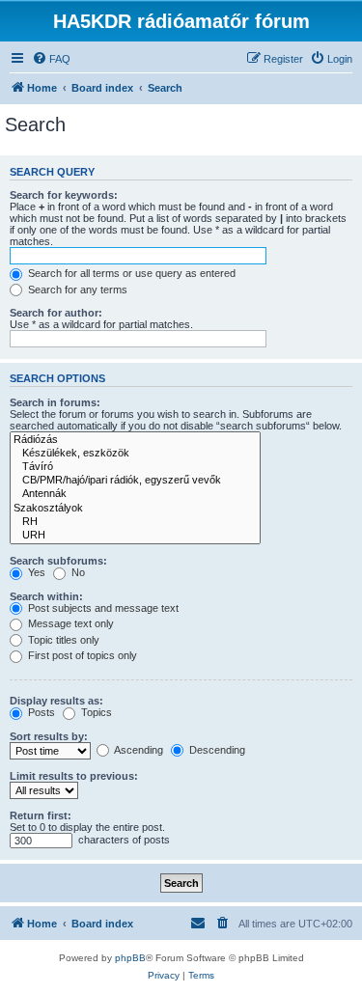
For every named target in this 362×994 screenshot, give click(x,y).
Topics (95, 712)
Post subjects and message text (102, 608)
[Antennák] (135, 494)
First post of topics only (81, 655)
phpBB (130, 958)
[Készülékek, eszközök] (135, 453)
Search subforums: (58, 560)
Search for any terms (76, 289)
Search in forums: (55, 402)
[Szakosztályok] (135, 508)
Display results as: (56, 700)
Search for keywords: (64, 195)
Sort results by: (49, 736)
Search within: (46, 596)
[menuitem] (51, 58)
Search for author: (56, 312)
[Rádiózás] (135, 440)
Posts (40, 712)
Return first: (40, 815)
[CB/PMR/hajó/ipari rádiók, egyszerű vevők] (135, 480)
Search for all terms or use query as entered (130, 273)
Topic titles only (62, 640)
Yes (35, 572)
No (77, 572)
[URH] (135, 535)
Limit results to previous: (74, 776)
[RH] (135, 522)
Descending (215, 750)
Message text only (69, 623)
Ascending (137, 750)
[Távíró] (135, 467)
